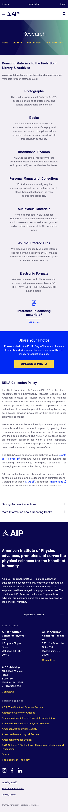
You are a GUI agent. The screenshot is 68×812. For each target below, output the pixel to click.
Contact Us (34, 322)
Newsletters (34, 4)
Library (17, 43)
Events (5, 4)
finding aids (56, 481)
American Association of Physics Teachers (25, 723)
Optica (5, 754)
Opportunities (54, 43)
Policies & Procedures (13, 788)
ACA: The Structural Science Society (22, 707)
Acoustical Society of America (18, 712)
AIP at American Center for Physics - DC (54, 635)
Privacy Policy (8, 794)
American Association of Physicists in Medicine (28, 718)
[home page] (14, 14)
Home (5, 43)
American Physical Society (17, 739)
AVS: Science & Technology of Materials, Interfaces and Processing (33, 747)
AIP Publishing (11, 667)
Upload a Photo (34, 363)
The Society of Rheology (16, 759)
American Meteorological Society (20, 734)
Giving (63, 4)
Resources (34, 43)
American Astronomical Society (19, 728)
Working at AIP (9, 782)
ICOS (28, 481)
